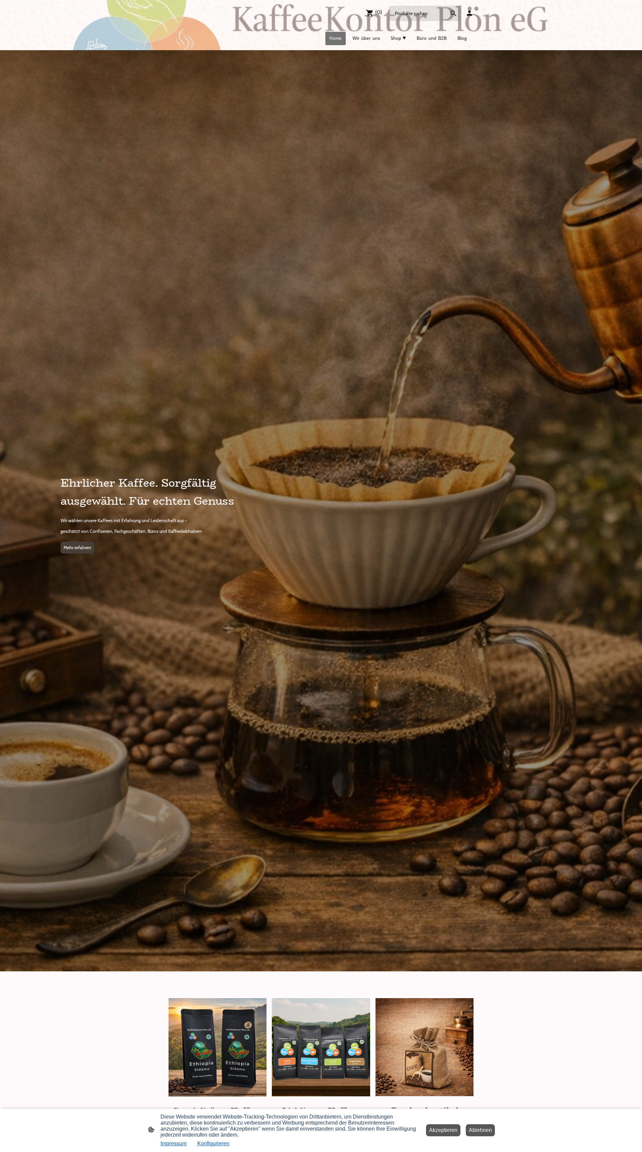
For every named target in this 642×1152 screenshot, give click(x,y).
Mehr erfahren (77, 548)
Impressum (173, 1143)
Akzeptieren (443, 1130)
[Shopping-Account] (469, 13)
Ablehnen (480, 1130)
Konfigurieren (213, 1143)
